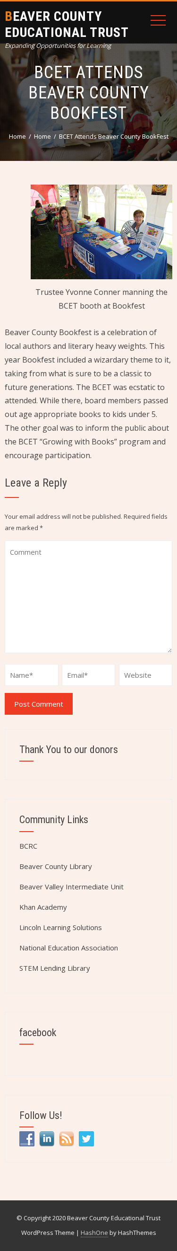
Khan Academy (43, 907)
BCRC (28, 846)
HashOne (94, 1232)
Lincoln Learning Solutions (60, 927)
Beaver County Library (55, 866)
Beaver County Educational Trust (67, 24)
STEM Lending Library (54, 968)
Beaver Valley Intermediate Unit (71, 886)
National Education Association (68, 947)
